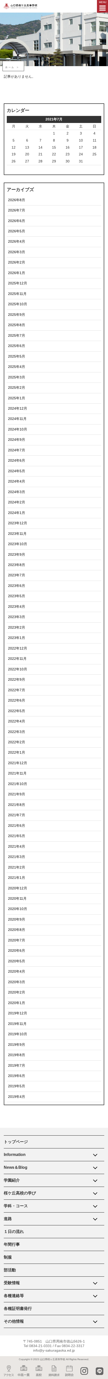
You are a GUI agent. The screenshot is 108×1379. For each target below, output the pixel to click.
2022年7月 (16, 690)
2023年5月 (16, 596)
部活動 (10, 1270)
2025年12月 (17, 283)
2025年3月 (16, 377)
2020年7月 (16, 940)
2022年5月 (16, 711)
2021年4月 (16, 846)
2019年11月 (17, 1024)
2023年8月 (16, 565)
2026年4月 (16, 241)
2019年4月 (16, 1097)
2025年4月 (16, 367)
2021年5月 (16, 836)
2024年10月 (17, 429)
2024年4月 (16, 481)
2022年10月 (17, 669)
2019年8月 (16, 1055)
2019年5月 (16, 1086)
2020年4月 (16, 971)
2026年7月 (16, 210)
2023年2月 (16, 627)
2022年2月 (16, 742)
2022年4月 (16, 721)
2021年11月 (17, 773)
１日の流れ (14, 1231)
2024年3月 (16, 492)
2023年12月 (17, 523)
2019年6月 (16, 1076)
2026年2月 (16, 262)
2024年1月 (16, 513)
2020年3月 (16, 982)
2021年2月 (16, 867)
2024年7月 (16, 450)
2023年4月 (16, 607)
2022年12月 (17, 648)
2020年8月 (16, 930)
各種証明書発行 (18, 1308)
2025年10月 (17, 304)
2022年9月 (16, 679)
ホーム (10, 67)
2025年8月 (16, 325)
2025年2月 (16, 388)
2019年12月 (17, 1013)
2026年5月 (16, 231)
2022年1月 (16, 752)
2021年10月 (17, 784)
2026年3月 (16, 252)
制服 (8, 1257)
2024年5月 (16, 471)
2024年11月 (17, 419)
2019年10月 (17, 1034)
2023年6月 (16, 586)
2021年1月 (16, 878)
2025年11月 (17, 294)
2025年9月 (16, 315)
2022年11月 (17, 659)
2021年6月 (16, 826)
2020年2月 (16, 992)
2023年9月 (16, 554)
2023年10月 (17, 544)
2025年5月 (16, 356)
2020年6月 (16, 951)
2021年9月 (16, 794)
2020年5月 (16, 961)
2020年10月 (17, 909)
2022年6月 (16, 700)
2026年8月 (16, 200)
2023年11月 (17, 534)
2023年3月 (16, 617)
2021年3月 (16, 857)
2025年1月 (16, 398)
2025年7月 (16, 335)
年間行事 (12, 1244)
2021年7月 (16, 815)
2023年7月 (16, 575)
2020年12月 (17, 888)
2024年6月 (16, 460)
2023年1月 (16, 638)
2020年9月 (16, 919)
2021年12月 (17, 763)
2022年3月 (16, 732)
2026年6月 (16, 221)
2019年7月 (16, 1065)
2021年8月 (16, 805)
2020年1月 (16, 1003)
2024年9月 (16, 440)
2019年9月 (16, 1045)
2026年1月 (16, 273)
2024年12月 (17, 408)
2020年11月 (17, 898)
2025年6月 (16, 346)
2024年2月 (16, 502)
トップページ (16, 1142)
